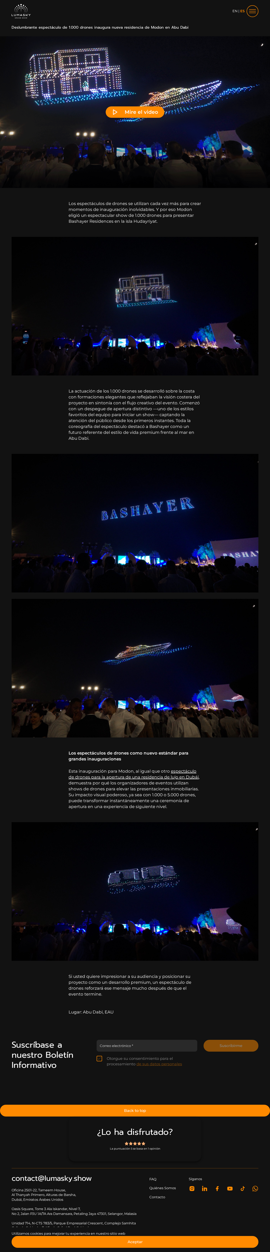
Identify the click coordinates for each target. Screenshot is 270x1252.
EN (235, 11)
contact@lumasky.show (52, 1178)
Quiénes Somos (162, 1188)
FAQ (152, 1179)
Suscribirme (231, 1045)
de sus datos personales (159, 1064)
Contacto (157, 1197)
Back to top (135, 1110)
